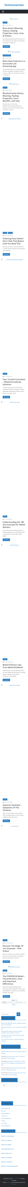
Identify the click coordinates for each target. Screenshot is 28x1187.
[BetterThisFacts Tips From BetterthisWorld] (14, 600)
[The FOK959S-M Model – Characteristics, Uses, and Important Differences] (14, 967)
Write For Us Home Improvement (9, 1166)
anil (11, 25)
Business (5, 232)
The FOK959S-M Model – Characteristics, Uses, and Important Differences (14, 980)
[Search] (18, 1014)
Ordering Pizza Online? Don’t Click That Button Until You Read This (13, 241)
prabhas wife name (6, 1051)
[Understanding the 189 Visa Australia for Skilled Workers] (14, 457)
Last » (14, 1004)
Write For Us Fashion (6, 1140)
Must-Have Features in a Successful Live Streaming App (14, 63)
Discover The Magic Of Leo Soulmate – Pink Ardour (13, 948)
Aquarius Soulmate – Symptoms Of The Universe (12, 807)
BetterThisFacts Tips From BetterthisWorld (13, 666)
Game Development (6, 1118)
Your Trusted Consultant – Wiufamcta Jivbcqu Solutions (14, 382)
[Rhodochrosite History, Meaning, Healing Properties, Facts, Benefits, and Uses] (14, 84)
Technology (4, 1123)
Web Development (5, 1126)
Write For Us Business (6, 1162)
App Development (6, 55)
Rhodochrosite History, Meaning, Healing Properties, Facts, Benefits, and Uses (13, 97)
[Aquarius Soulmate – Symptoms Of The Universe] (14, 740)
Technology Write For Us (7, 1149)
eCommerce (4, 1116)
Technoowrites (14, 5)
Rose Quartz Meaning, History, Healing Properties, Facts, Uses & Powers (13, 32)
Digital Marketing (5, 1113)
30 (21, 1002)
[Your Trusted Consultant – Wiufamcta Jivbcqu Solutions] (14, 315)
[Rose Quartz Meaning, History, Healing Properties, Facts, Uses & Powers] (14, 19)
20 (18, 1002)
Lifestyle (5, 22)
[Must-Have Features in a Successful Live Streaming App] (14, 52)
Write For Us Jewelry (6, 1144)
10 (16, 1002)
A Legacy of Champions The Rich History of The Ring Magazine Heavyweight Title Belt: (13, 1063)
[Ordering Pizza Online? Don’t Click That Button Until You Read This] (14, 174)
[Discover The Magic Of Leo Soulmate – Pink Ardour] (14, 881)
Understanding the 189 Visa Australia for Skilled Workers (14, 525)
